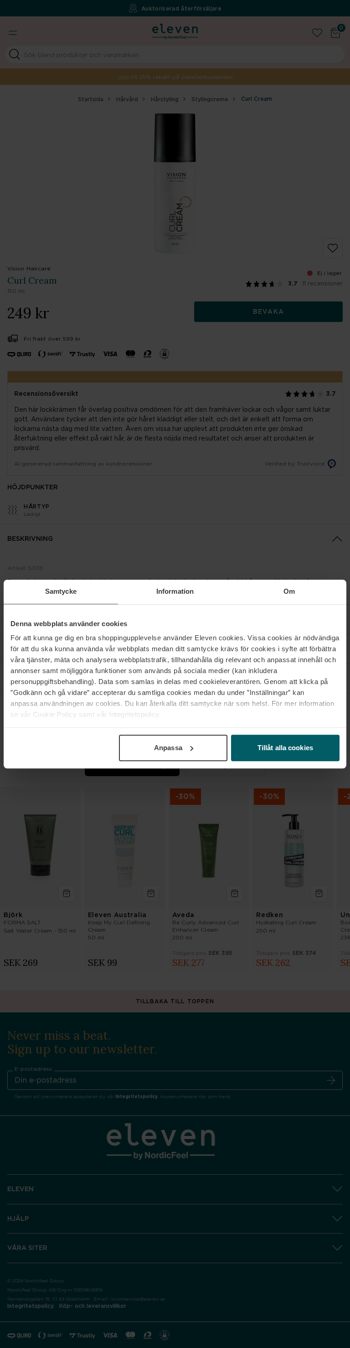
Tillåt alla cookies (285, 748)
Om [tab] (289, 591)
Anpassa (168, 748)
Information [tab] (175, 591)
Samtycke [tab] (61, 591)
